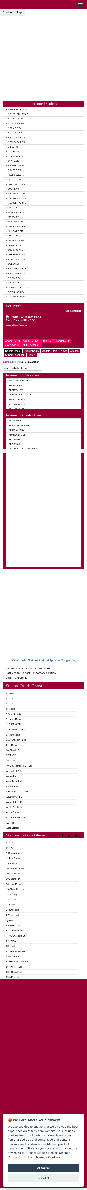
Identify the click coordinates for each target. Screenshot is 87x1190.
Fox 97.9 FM (14, 170)
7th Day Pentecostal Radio (19, 766)
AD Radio (11, 823)
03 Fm (9, 703)
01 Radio (10, 693)
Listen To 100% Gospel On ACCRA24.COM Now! (31, 673)
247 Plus (10, 904)
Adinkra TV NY (16, 430)
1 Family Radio (13, 719)
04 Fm (9, 842)
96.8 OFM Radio (14, 967)
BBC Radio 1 (15, 444)
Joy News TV (15, 189)
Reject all (43, 1178)
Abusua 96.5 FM (14, 797)
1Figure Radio (13, 735)
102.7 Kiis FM (13, 873)
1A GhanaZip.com (17, 109)
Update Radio (49, 351)
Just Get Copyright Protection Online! (28, 668)
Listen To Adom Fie (16, 678)
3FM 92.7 (11, 755)
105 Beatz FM (13, 879)
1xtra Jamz (11, 899)
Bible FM (13, 147)
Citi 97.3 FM (14, 151)
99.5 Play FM (12, 977)
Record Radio (13, 351)
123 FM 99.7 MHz (15, 724)
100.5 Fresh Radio (15, 868)
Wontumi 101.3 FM (17, 297)
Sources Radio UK (18, 287)
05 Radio (10, 709)
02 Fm (9, 698)
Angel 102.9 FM (16, 137)
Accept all (43, 1167)
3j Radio (10, 920)
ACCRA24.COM (15, 119)
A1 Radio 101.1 (13, 771)
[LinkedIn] (77, 836)
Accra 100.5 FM (14, 802)
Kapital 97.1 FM (16, 194)
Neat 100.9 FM (15, 222)
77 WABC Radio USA (16, 936)
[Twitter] (70, 836)
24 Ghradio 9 (12, 750)
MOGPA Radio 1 (16, 212)
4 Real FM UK (13, 925)
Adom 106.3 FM (16, 123)
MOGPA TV (13, 217)
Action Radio (12, 812)
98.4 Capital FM (14, 972)
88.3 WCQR (12, 941)
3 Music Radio (13, 915)
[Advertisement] (43, 55)
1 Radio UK (11, 863)
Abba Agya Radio (14, 781)
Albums (74, 351)
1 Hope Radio (13, 858)
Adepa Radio (12, 828)
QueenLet (13, 264)
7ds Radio (11, 760)
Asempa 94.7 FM (16, 142)
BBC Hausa (15, 439)
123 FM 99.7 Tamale (16, 729)
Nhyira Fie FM (15, 231)
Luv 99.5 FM (14, 208)
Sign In (31, 355)
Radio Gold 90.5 (17, 268)
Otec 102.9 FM (15, 250)
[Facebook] (62, 836)
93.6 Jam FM (12, 956)
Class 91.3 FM (15, 156)
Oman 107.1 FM (16, 240)
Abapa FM (11, 776)
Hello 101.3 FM (16, 175)
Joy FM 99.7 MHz (16, 184)
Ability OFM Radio (18, 114)
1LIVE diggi (11, 894)
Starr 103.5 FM (16, 292)
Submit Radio (31, 351)
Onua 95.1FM (14, 245)
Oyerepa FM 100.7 (17, 254)
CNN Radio (13, 161)
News (64, 351)
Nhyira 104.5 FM (16, 226)
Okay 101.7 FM (15, 236)
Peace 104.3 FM (16, 259)
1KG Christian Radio (20, 381)
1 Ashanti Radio (13, 714)
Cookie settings (12, 12)
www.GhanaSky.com (17, 325)
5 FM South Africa (15, 930)
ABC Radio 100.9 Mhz (17, 791)
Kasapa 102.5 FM (17, 198)
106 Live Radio (13, 884)
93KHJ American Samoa (18, 961)
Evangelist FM (16, 165)
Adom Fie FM (14, 128)
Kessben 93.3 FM (17, 203)
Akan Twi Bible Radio (20, 395)
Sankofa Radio (16, 273)
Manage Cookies (48, 1157)
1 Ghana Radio (13, 853)
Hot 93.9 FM (14, 180)
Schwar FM (14, 278)
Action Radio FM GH (16, 817)
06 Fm (9, 848)
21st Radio (11, 745)
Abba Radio (12, 786)
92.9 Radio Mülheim (15, 951)
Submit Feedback (14, 355)
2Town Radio (12, 910)
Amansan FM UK (17, 435)
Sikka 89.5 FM (15, 283)
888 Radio (11, 946)
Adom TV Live (15, 133)
